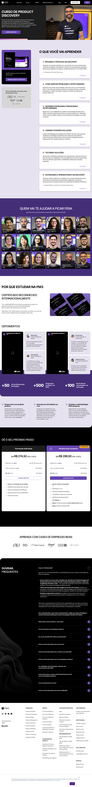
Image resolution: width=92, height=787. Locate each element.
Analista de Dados (30, 737)
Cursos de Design (47, 721)
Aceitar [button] (72, 783)
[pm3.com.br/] (5, 708)
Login (87, 2)
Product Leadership (31, 734)
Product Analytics (30, 725)
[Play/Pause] (20, 371)
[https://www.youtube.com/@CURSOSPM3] (8, 714)
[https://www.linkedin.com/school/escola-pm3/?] (5, 714)
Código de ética (80, 738)
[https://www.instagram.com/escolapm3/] (3, 714)
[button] (28, 2)
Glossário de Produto (64, 714)
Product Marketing (31, 728)
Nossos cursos (80, 729)
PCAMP (37, 2)
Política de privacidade (82, 740)
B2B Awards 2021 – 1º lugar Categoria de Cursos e (66, 754)
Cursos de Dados (46, 724)
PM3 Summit (79, 767)
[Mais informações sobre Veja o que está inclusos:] (53, 485)
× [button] (79, 777)
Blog (59, 2)
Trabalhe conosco (81, 723)
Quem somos (79, 726)
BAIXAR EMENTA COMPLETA (16, 79)
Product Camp (80, 764)
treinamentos (63, 755)
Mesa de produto (63, 717)
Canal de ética (80, 735)
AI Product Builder (30, 711)
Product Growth (30, 731)
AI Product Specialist (31, 714)
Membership (75, 2)
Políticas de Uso (80, 732)
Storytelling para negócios (49, 758)
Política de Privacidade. (55, 780)
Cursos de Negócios (47, 711)
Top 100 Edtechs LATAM (65, 741)
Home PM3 (19, 2)
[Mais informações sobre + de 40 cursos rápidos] (60, 500)
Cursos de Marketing (47, 714)
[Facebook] (11, 714)
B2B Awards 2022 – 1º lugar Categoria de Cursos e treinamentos (66, 747)
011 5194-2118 (80, 751)
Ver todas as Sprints (47, 732)
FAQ (66, 2)
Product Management (31, 720)
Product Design (30, 717)
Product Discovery (31, 723)
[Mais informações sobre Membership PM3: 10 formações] (51, 448)
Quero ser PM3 (11, 32)
